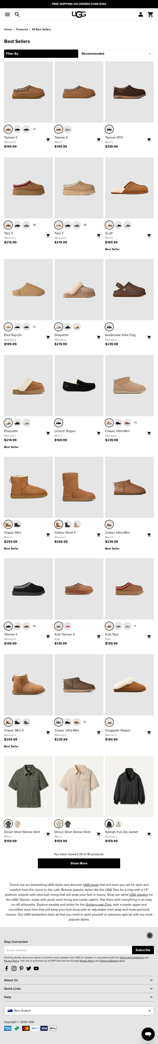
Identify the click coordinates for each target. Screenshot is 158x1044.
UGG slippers (138, 894)
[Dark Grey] (127, 225)
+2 (34, 327)
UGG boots (91, 884)
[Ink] (109, 824)
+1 (135, 626)
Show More (79, 863)
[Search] (17, 14)
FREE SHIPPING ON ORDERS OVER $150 (79, 4)
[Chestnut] (8, 129)
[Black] (17, 129)
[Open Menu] (7, 14)
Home (8, 29)
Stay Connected (16, 941)
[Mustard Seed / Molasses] (68, 129)
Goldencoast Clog (98, 904)
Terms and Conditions (132, 957)
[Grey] (26, 722)
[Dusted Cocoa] (109, 129)
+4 (34, 129)
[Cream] (17, 824)
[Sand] (59, 225)
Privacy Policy (11, 961)
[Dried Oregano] (118, 626)
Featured (22, 29)
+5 (135, 423)
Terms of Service (109, 961)
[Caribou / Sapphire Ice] (26, 225)
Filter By (12, 53)
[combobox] (68, 950)
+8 (34, 225)
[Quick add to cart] (49, 138)
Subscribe (143, 950)
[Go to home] (79, 14)
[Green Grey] (8, 824)
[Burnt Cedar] (26, 129)
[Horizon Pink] (127, 626)
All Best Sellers (41, 29)
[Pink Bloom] (68, 626)
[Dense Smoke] (26, 327)
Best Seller (112, 249)
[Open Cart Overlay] (150, 14)
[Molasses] (109, 327)
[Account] (140, 14)
